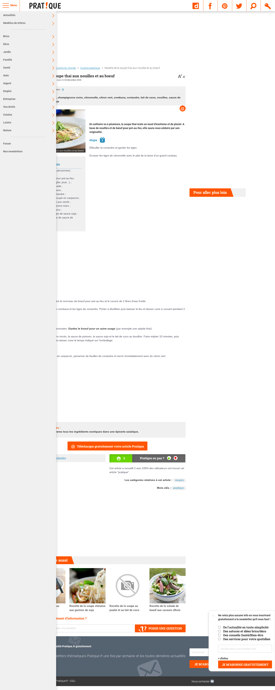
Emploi (7, 91)
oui (169, 458)
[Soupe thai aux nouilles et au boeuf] (57, 131)
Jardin (7, 51)
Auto (6, 75)
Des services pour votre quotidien (246, 639)
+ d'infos (223, 658)
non (176, 458)
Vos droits (9, 106)
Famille (7, 59)
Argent (7, 83)
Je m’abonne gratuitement (245, 664)
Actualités (9, 15)
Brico (6, 36)
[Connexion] (268, 5)
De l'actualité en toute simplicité (245, 627)
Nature (7, 130)
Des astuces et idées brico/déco (244, 631)
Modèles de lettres (14, 22)
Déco (6, 44)
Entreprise (9, 98)
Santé (6, 67)
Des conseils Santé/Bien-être (243, 635)
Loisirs (7, 122)
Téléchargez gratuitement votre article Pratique (110, 446)
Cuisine (7, 114)
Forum (7, 143)
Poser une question (165, 628)
